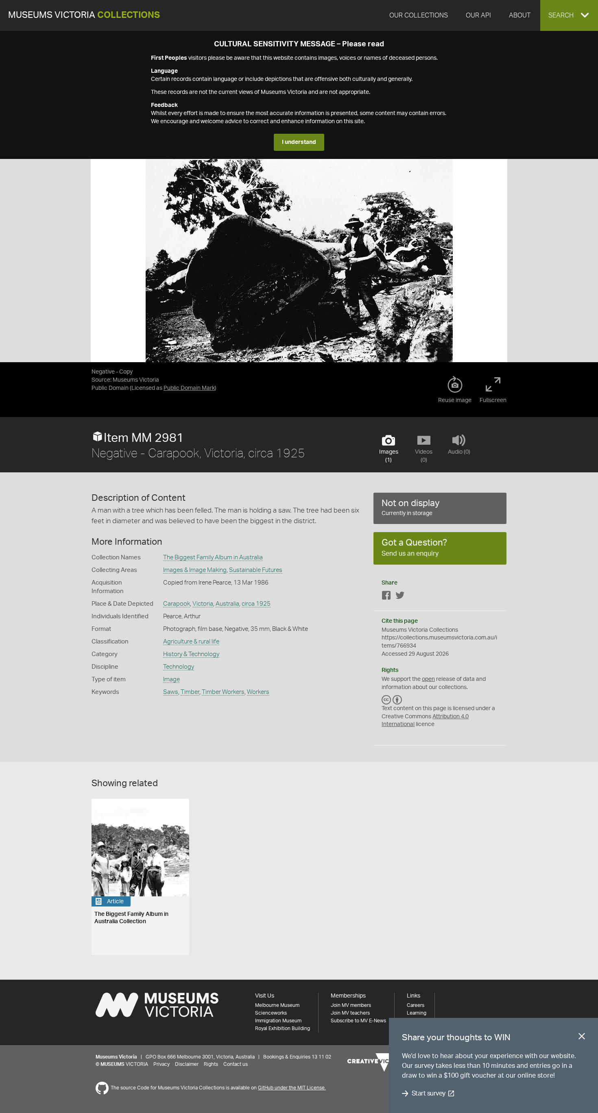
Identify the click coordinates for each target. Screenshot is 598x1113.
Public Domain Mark (189, 388)
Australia (227, 604)
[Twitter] (400, 597)
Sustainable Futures (255, 570)
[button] (569, 15)
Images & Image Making (195, 570)
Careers (415, 1005)
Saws (170, 692)
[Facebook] (386, 597)
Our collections (418, 15)
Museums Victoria (84, 15)
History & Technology (191, 654)
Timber (190, 692)
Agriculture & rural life (191, 642)
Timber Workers (223, 692)
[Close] (581, 1038)
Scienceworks (271, 1013)
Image (171, 679)
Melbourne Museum (277, 1005)
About (519, 15)
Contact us (235, 1064)
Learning (416, 1013)
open (428, 679)
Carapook (176, 604)
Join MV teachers (350, 1013)
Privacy (161, 1064)
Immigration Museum (278, 1020)
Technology (178, 667)
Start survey (428, 1093)
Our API (478, 15)
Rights (211, 1064)
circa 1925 (256, 604)
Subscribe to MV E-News (358, 1020)
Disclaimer (187, 1064)
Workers (258, 692)
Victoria (202, 604)
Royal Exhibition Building (282, 1028)
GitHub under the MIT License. (292, 1087)
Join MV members (351, 1005)
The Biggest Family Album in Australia (213, 557)
